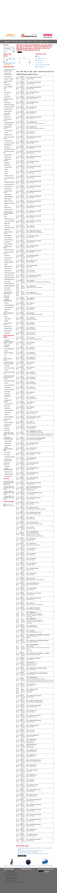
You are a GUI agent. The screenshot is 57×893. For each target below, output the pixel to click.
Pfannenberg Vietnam (9, 249)
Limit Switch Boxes (8, 403)
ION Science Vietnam (9, 184)
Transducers (7, 466)
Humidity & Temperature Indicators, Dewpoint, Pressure (8, 341)
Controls (6, 370)
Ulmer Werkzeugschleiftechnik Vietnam (8, 313)
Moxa (5, 216)
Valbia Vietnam (7, 318)
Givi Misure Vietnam (8, 175)
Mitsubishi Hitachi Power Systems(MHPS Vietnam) (8, 213)
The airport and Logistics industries (7, 459)
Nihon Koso (7, 225)
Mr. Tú (38, 56)
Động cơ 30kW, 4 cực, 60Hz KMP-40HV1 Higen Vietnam (8, 498)
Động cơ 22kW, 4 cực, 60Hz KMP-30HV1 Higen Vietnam (8, 493)
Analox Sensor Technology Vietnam (7, 73)
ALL (5, 90)
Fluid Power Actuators (9, 389)
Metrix (5, 205)
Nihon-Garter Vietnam (9, 227)
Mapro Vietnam (7, 198)
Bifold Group (7, 117)
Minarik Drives (7, 207)
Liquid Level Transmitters (6, 345)
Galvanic (6, 169)
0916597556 (40, 60)
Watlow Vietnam (7, 331)
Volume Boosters (8, 476)
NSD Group (7, 229)
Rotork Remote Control (9, 273)
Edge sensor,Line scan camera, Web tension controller (8, 377)
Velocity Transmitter (8, 474)
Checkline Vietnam (8, 134)
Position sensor (7, 412)
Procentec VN (7, 260)
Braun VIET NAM (8, 124)
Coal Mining (7, 365)
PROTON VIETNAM (8, 262)
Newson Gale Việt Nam (9, 221)
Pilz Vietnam (7, 255)
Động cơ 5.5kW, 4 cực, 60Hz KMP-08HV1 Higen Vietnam (8, 488)
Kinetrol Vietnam (8, 188)
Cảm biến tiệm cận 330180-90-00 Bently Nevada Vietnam (30, 850)
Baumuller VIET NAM (9, 107)
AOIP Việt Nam (7, 92)
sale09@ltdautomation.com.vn (9, 63)
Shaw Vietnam (7, 281)
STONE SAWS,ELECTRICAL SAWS (7, 449)
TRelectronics (7, 309)
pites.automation (41, 66)
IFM (5, 180)
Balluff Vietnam (7, 102)
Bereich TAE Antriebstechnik (6, 114)
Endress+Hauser (8, 155)
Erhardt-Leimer (7, 157)
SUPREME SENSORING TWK (7, 300)
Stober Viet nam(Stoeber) (6, 296)
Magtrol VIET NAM (8, 196)
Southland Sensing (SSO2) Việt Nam (8, 293)
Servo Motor (7, 430)
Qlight (5, 264)
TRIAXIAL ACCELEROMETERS (8, 469)
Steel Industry (7, 445)
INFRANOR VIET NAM (9, 182)
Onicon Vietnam (7, 237)
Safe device (7, 428)
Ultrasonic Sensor (8, 471)
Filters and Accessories (9, 385)
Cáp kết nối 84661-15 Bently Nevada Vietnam (28, 852)
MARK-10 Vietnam (8, 201)
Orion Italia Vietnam (8, 239)
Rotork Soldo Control (9, 275)
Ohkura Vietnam (8, 235)
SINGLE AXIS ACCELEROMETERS (8, 438)
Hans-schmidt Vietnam (9, 178)
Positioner (6, 414)
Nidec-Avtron (7, 223)
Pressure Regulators (8, 416)
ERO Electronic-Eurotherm (7, 160)
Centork (6, 132)
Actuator (6, 350)
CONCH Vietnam (8, 140)
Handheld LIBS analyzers (7, 401)
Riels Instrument (8, 268)
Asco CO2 (6, 94)
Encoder (6, 383)
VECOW (6, 321)
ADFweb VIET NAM (8, 79)
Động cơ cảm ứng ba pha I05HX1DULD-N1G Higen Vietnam (8, 483)
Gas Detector (7, 393)
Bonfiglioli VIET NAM (8, 122)
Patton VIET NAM (8, 244)
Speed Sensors (7, 443)
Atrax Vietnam (7, 96)
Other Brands (7, 242)
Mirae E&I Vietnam (8, 209)
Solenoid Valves (7, 441)
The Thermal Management (6, 463)
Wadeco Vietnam (8, 326)
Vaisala (6, 316)
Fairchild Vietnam (8, 167)
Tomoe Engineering (8, 307)
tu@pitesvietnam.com (42, 58)
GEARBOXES (7, 396)
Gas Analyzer (7, 391)
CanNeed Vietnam (8, 130)
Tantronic (6, 303)
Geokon (6, 173)
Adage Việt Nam (8, 76)
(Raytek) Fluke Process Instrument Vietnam (9, 70)
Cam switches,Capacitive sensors (7, 359)
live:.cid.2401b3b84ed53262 (43, 64)
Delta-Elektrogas (8, 145)
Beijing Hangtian (8, 111)
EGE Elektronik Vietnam (9, 149)
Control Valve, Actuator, (9, 368)
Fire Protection (7, 387)
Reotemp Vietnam (8, 266)
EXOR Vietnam (7, 165)
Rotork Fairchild (7, 270)
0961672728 (40, 62)
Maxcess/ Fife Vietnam (9, 203)
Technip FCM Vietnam (9, 305)
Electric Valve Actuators (9, 380)
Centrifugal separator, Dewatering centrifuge (8, 362)
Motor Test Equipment (9, 348)
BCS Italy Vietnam (8, 109)
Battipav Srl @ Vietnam (9, 104)
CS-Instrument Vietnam (9, 142)
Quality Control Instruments (7, 425)
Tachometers (7, 452)
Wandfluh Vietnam (8, 328)
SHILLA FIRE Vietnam (9, 283)
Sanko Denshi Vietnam (9, 277)
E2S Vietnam (7, 147)
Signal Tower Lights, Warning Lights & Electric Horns (8, 434)
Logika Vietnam (7, 194)
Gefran (6, 171)
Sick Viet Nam (7, 290)
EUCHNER (6, 162)
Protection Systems (8, 422)
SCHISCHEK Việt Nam (9, 279)
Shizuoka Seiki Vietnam (9, 285)
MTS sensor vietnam (9, 219)
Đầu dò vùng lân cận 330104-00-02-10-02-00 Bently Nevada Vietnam (33, 853)
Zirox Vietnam (7, 333)
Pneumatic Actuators (9, 410)
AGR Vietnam (7, 84)
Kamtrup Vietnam (8, 186)
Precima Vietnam (8, 257)
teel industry (7, 454)
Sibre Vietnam (7, 288)
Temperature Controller (9, 456)
